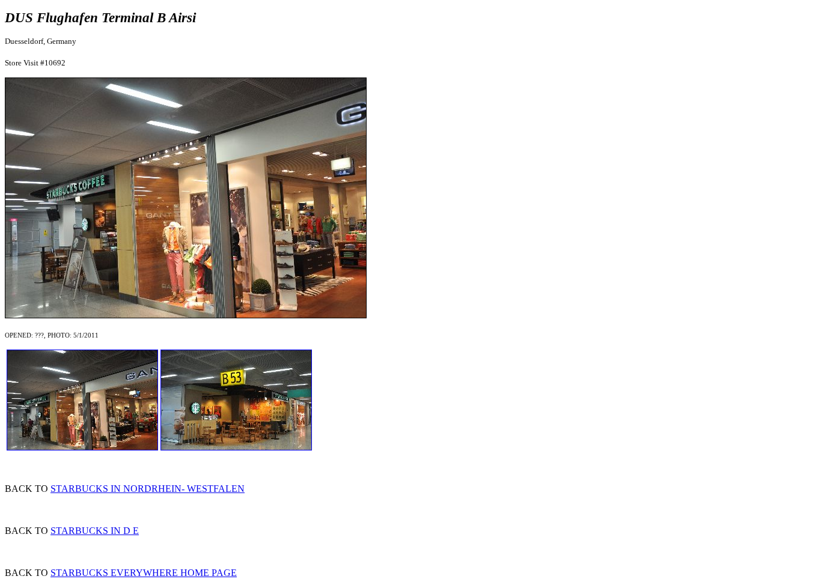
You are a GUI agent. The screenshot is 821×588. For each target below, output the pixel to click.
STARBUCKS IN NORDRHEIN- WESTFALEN (147, 488)
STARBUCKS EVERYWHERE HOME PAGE (143, 573)
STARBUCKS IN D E (94, 531)
